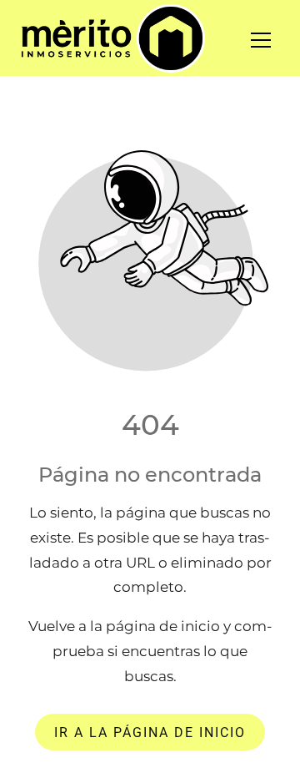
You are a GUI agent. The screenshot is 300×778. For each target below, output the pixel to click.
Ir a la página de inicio (150, 732)
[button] (271, 40)
